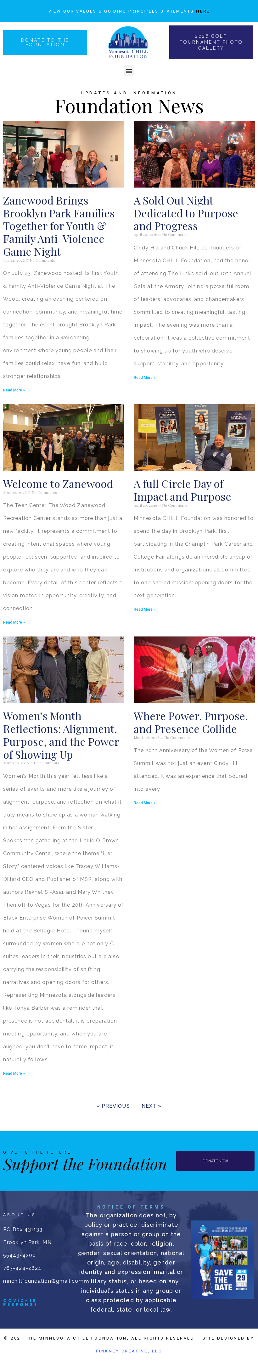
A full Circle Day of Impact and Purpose (182, 490)
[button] (129, 70)
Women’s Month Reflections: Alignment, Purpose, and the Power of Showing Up (61, 734)
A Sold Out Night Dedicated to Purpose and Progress (186, 213)
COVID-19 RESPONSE (20, 1302)
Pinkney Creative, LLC (129, 1351)
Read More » (14, 390)
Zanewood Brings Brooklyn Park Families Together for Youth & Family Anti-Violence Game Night (59, 226)
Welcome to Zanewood (58, 483)
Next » (152, 1106)
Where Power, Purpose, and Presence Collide (191, 722)
